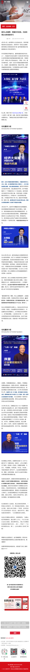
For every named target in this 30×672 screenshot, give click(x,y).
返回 (15, 633)
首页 (3, 26)
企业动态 (8, 26)
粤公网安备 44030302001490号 (15, 664)
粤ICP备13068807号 (15, 666)
